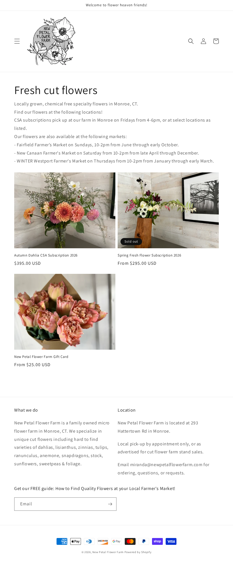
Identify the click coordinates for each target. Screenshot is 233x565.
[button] (17, 41)
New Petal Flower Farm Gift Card (41, 357)
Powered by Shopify (138, 552)
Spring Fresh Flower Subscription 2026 (149, 255)
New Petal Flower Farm (108, 552)
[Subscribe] (110, 504)
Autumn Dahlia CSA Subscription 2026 (46, 255)
